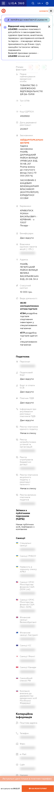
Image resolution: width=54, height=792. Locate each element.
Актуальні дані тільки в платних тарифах (27, 778)
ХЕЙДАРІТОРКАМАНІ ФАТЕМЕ (29, 141)
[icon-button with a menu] (51, 11)
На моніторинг (39, 789)
